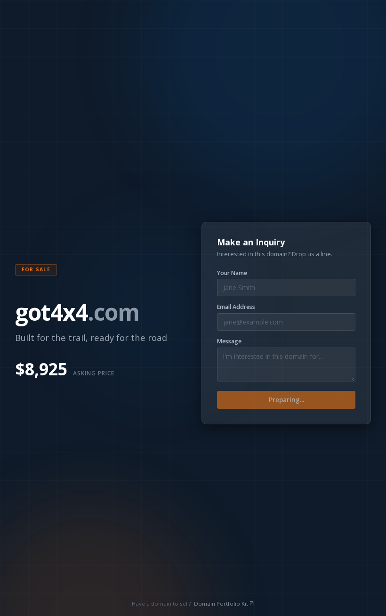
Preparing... (286, 399)
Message (229, 341)
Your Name (232, 273)
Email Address (236, 307)
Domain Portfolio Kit (221, 603)
